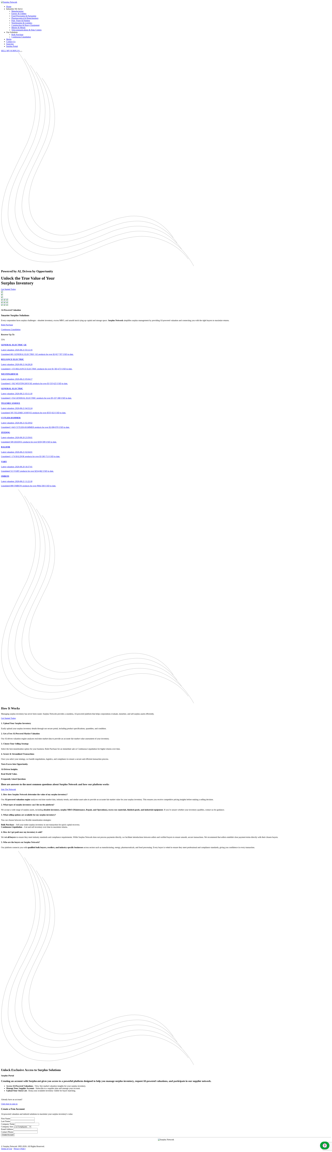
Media (8, 39)
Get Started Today (8, 289)
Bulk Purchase (17, 34)
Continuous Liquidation (21, 37)
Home (8, 6)
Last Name (5, 1121)
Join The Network (8, 789)
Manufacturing (17, 11)
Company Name (8, 1124)
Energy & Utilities (18, 13)
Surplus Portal (12, 46)
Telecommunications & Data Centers (26, 30)
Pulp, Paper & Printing (20, 20)
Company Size (7, 1127)
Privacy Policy (20, 1149)
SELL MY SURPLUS (10, 51)
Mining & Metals (18, 27)
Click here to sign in (9, 1104)
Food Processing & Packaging (23, 16)
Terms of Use (6, 1149)
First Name (5, 1118)
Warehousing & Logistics (21, 23)
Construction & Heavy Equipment (25, 25)
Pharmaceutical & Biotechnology (25, 18)
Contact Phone (7, 1132)
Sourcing (10, 44)
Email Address (7, 1129)
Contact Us (10, 41)
